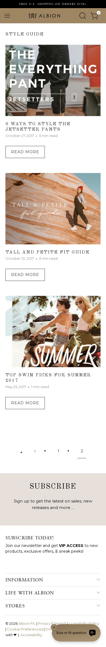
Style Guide (24, 34)
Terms (58, 623)
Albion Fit (26, 623)
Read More (25, 151)
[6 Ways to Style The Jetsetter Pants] (53, 81)
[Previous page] (34, 450)
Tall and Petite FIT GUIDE (47, 252)
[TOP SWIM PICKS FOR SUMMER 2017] (53, 332)
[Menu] (7, 16)
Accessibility (31, 635)
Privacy (44, 623)
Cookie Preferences (25, 629)
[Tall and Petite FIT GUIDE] (53, 209)
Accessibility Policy (82, 623)
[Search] (83, 16)
